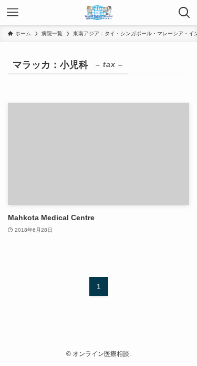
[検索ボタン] (184, 12)
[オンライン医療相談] (98, 12)
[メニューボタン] (12, 12)
